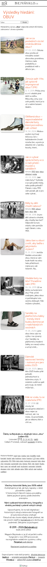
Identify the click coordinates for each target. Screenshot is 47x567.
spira (22, 469)
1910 (33, 171)
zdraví (38, 209)
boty (37, 171)
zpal (35, 469)
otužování (24, 466)
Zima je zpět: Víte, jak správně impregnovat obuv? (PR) (34, 83)
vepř (18, 466)
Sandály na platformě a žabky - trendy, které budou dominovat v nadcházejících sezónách (34, 320)
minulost (7, 463)
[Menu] (4, 3)
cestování (31, 466)
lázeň (37, 463)
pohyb (31, 469)
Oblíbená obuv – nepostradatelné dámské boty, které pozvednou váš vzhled (34, 122)
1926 (14, 461)
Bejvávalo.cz (30, 527)
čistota (24, 463)
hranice (29, 458)
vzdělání (3, 471)
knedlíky (33, 455)
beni (2, 466)
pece (38, 458)
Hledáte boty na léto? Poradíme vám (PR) (33, 280)
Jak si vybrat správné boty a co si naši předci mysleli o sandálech (34, 162)
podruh (39, 469)
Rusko (42, 463)
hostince (18, 458)
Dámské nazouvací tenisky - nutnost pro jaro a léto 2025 (34, 361)
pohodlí (13, 466)
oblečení (28, 174)
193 (10, 461)
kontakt (3, 458)
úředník (38, 466)
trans (24, 458)
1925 (29, 463)
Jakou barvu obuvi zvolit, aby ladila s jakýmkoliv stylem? (34, 244)
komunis (27, 461)
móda (34, 174)
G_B (34, 458)
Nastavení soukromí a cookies (23, 546)
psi (9, 466)
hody (38, 455)
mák (12, 469)
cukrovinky (4, 461)
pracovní (34, 461)
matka (23, 455)
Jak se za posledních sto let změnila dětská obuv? (34, 42)
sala (13, 458)
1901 (33, 209)
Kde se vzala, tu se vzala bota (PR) (34, 398)
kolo (39, 461)
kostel (9, 458)
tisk (33, 463)
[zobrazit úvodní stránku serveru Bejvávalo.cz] (26, 4)
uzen (6, 466)
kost (19, 455)
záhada (17, 469)
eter (8, 469)
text (28, 455)
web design (23, 541)
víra (20, 463)
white (42, 458)
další (36, 439)
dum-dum (20, 461)
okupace (4, 469)
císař (15, 455)
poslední (31, 441)
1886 (26, 469)
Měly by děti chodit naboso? (33, 204)
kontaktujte (26, 519)
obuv (42, 171)
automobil (14, 463)
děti (35, 211)
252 (2, 463)
